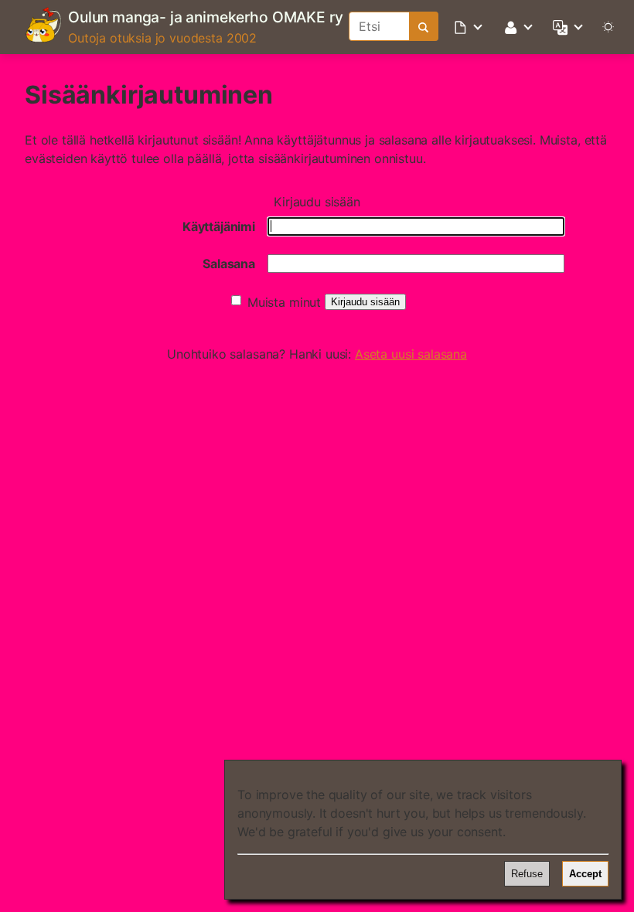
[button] (469, 26)
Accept (585, 874)
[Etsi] (424, 26)
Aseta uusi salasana (411, 354)
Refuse (527, 874)
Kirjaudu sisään (365, 302)
